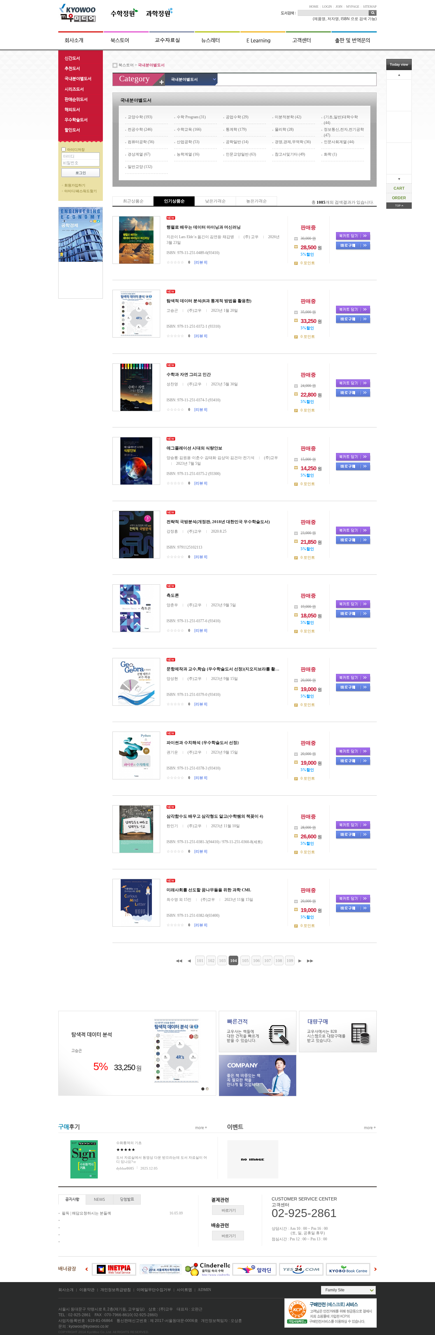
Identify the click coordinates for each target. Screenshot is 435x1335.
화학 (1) (330, 154)
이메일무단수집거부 (154, 1290)
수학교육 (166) (189, 129)
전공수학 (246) (140, 129)
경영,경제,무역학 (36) (293, 142)
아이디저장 (76, 149)
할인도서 (72, 130)
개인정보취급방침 (115, 1290)
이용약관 (87, 1290)
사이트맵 (184, 1290)
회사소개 (66, 1290)
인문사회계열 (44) (339, 142)
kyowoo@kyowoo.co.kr (89, 1326)
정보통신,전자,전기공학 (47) (344, 131)
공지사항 (72, 1199)
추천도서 (72, 68)
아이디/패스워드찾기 (80, 191)
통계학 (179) (236, 129)
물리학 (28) (284, 129)
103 (222, 960)
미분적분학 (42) (288, 117)
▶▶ (310, 960)
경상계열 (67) (139, 154)
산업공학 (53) (188, 142)
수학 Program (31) (191, 117)
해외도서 (72, 109)
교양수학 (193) (140, 117)
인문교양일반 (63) (241, 154)
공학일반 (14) (237, 142)
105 (245, 960)
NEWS (99, 1199)
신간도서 (72, 58)
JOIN (339, 6)
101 (200, 960)
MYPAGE (352, 6)
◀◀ (179, 960)
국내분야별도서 (78, 78)
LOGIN (327, 6)
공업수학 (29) (237, 117)
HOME (313, 6)
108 (278, 960)
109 (290, 960)
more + (201, 1128)
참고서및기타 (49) (290, 154)
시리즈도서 (74, 89)
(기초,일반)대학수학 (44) (341, 119)
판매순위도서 (76, 99)
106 (256, 960)
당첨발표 (127, 1199)
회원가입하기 (74, 185)
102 (211, 960)
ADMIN (204, 1290)
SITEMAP (370, 6)
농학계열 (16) (188, 154)
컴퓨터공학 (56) (141, 142)
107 (267, 960)
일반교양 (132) (140, 166)
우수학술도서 (76, 119)
